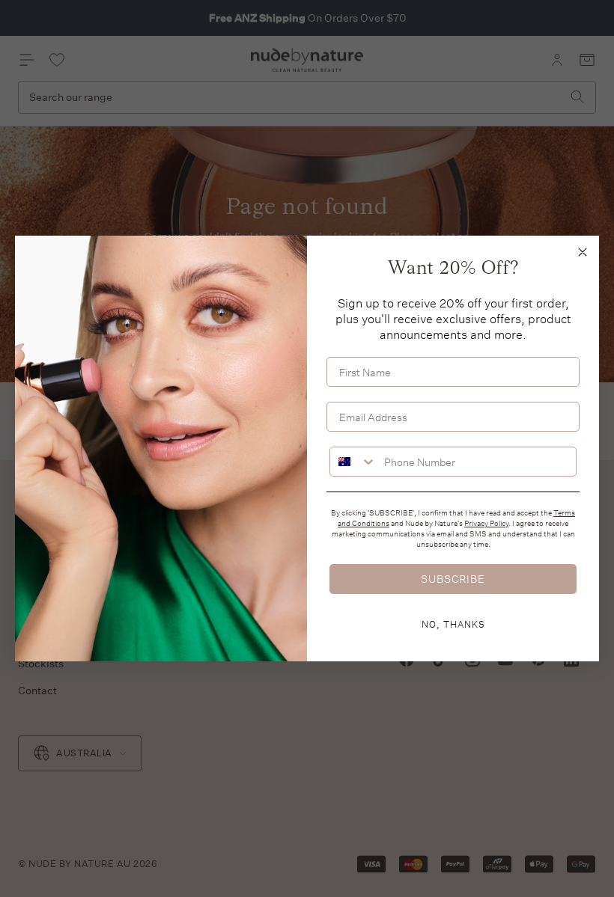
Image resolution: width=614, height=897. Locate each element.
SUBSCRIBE (453, 579)
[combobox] (353, 461)
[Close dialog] (583, 252)
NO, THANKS (453, 624)
